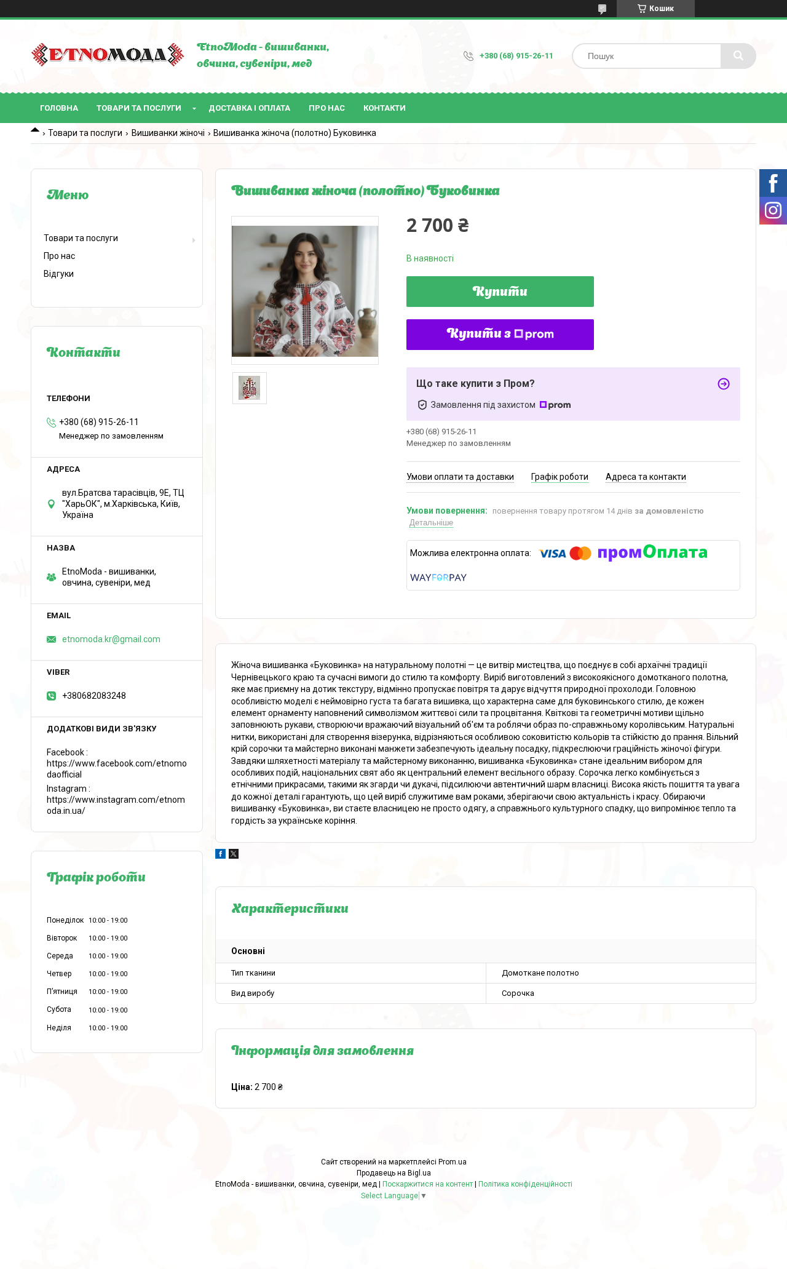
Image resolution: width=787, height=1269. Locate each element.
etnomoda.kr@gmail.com (111, 639)
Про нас (327, 108)
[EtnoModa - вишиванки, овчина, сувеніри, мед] (107, 56)
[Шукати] (738, 56)
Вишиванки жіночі (168, 133)
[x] (234, 856)
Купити (500, 293)
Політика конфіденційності (525, 1184)
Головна (59, 108)
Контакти (384, 108)
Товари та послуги (139, 108)
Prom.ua (452, 1162)
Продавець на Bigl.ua (394, 1173)
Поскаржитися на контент (427, 1184)
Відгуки (59, 274)
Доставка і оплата (249, 108)
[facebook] (220, 856)
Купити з (479, 334)
